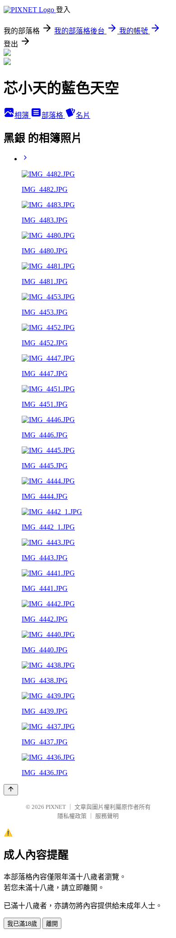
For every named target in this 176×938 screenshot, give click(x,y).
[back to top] (11, 789)
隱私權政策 (72, 816)
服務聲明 (107, 816)
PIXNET (56, 806)
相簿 (22, 115)
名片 (83, 115)
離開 (52, 923)
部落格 (53, 115)
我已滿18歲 (22, 923)
